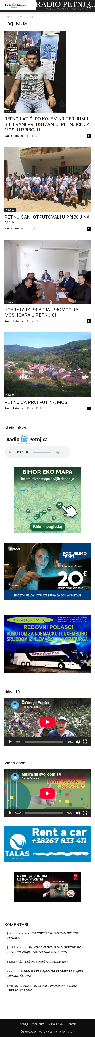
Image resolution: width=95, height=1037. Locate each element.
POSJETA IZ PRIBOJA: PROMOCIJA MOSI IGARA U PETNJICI (41, 312)
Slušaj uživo (55, 1024)
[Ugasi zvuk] (78, 741)
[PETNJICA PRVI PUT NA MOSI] (47, 364)
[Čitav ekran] (85, 741)
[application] (47, 722)
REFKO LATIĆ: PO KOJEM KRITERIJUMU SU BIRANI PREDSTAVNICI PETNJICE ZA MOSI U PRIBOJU (47, 124)
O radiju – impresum (31, 1024)
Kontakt (71, 1024)
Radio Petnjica (14, 135)
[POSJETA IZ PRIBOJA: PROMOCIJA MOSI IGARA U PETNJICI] (47, 272)
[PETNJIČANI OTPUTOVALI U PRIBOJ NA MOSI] (47, 179)
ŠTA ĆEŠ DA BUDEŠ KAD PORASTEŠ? (43, 962)
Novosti (10, 111)
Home (8, 17)
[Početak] (10, 741)
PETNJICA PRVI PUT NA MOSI (36, 402)
